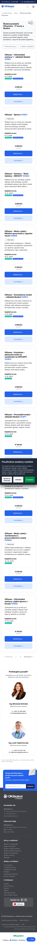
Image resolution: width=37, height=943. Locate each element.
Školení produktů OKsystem (12, 851)
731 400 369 (14, 1)
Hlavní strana (8, 13)
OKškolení (8, 6)
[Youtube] (18, 904)
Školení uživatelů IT (10, 846)
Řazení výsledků (27, 46)
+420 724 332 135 (19, 750)
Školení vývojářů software (12, 848)
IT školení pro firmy (10, 867)
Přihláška (6, 872)
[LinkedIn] (25, 900)
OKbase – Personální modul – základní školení (18, 415)
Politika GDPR (23, 920)
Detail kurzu (17, 94)
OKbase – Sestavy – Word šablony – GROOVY (16, 175)
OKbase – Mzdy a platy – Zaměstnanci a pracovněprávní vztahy (16, 535)
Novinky (6, 884)
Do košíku (18, 101)
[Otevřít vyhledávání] (28, 7)
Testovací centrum (9, 892)
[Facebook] (22, 900)
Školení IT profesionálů (11, 844)
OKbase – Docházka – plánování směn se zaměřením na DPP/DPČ (16, 354)
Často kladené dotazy (10, 895)
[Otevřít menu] (33, 7)
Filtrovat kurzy (10, 46)
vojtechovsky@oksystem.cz (19, 752)
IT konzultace (8, 865)
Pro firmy (6, 1)
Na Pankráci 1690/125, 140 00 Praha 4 (16, 811)
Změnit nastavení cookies (9, 920)
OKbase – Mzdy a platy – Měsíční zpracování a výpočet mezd (18, 233)
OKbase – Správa (13, 115)
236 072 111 (13, 813)
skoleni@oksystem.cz (29, 1)
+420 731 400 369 (19, 711)
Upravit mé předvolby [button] (6, 479)
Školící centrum (8, 886)
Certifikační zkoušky (10, 869)
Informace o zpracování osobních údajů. (17, 780)
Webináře (7, 857)
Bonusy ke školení (9, 876)
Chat (32, 939)
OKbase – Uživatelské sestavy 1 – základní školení (17, 56)
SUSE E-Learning (9, 855)
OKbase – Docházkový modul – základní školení (18, 296)
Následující (28, 657)
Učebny (6, 890)
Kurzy (16, 13)
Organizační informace (11, 874)
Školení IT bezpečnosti (11, 853)
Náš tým (6, 888)
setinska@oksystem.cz (19, 713)
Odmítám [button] (18, 479)
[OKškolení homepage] (13, 797)
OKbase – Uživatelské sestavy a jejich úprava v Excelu (16, 601)
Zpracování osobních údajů (10, 924)
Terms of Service (26, 929)
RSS (23, 924)
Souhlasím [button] (29, 479)
